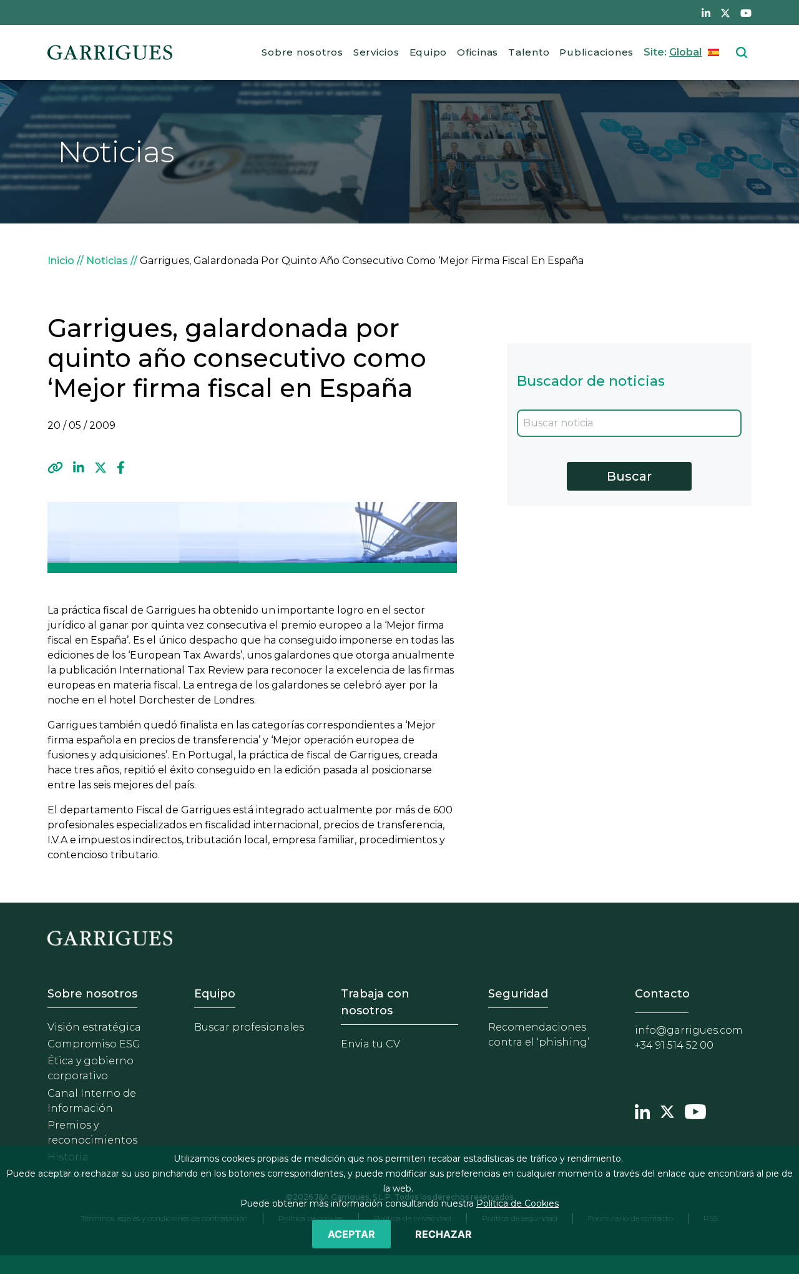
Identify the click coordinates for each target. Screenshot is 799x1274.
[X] (100, 467)
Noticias (107, 261)
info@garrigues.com (689, 1030)
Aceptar (351, 1234)
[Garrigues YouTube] (695, 1109)
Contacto (662, 994)
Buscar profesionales (249, 1027)
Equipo (428, 52)
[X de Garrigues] (725, 12)
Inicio (60, 261)
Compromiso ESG (93, 1044)
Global (685, 52)
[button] (55, 467)
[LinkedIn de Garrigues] (706, 12)
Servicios (376, 52)
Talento (528, 52)
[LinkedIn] (78, 467)
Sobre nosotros (302, 52)
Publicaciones (596, 52)
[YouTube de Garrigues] (746, 12)
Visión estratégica (94, 1027)
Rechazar (443, 1234)
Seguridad (518, 994)
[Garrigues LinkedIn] (642, 1109)
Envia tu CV (370, 1044)
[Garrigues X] (667, 1109)
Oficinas (477, 52)
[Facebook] (121, 467)
